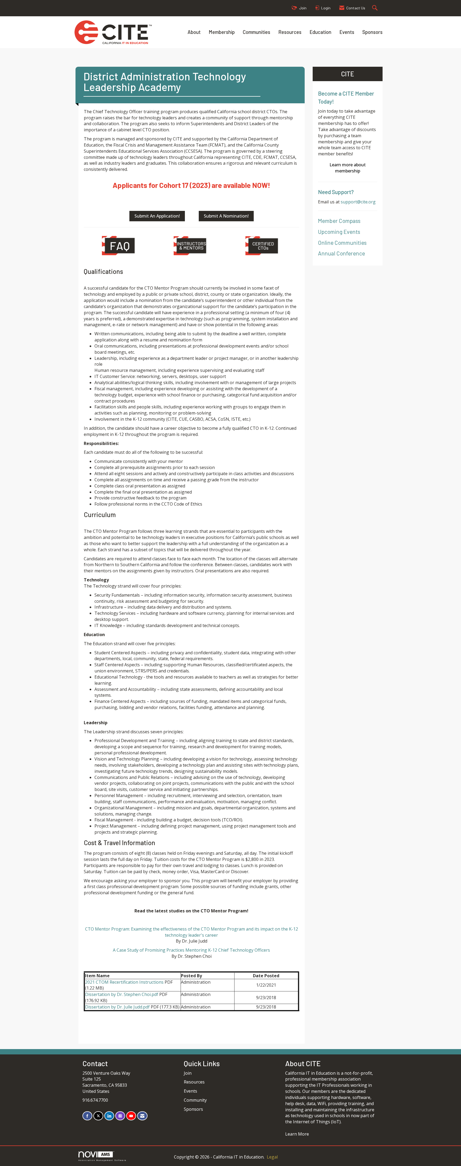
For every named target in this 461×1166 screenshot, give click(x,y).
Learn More (297, 1134)
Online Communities (342, 242)
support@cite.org (358, 202)
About (194, 32)
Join (188, 1073)
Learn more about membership (347, 168)
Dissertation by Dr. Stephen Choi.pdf (121, 994)
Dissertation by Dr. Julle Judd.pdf (117, 1007)
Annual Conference (341, 253)
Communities (256, 32)
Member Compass (339, 220)
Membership (222, 32)
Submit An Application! (157, 216)
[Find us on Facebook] (87, 1116)
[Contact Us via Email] (142, 1116)
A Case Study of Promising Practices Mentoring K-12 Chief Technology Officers (191, 950)
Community (195, 1100)
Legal (272, 1157)
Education (320, 32)
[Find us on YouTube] (131, 1116)
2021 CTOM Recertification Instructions (124, 982)
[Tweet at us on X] (98, 1116)
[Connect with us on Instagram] (120, 1116)
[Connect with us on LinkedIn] (109, 1116)
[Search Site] (375, 8)
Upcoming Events (339, 231)
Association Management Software (102, 1160)
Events (346, 32)
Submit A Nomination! (226, 216)
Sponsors (372, 32)
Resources (289, 32)
